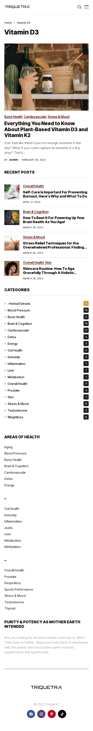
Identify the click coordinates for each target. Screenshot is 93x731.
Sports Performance (18, 589)
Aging (8, 447)
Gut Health (47, 350)
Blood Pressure (48, 310)
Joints (8, 528)
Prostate (47, 390)
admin (13, 160)
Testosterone (47, 410)
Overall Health (47, 384)
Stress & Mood (47, 404)
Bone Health (47, 317)
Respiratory (12, 583)
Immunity (47, 357)
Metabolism (47, 377)
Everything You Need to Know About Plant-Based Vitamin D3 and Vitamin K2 (46, 129)
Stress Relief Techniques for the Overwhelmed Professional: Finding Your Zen (53, 247)
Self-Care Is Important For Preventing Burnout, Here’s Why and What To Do (55, 194)
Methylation (12, 547)
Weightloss (47, 417)
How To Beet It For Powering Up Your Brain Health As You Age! (54, 220)
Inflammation (47, 364)
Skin (47, 397)
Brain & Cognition (48, 323)
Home (8, 22)
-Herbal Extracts (47, 303)
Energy (47, 343)
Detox (47, 337)
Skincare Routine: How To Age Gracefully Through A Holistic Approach (48, 272)
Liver (47, 370)
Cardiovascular (47, 330)
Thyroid (9, 608)
